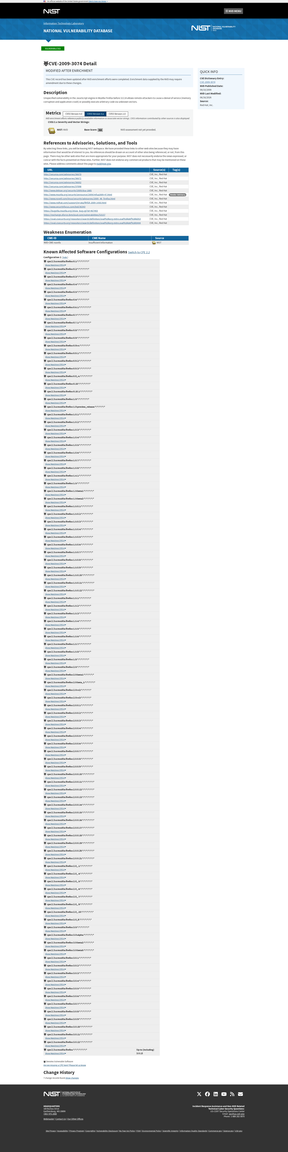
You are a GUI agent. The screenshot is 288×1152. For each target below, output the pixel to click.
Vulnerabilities (53, 48)
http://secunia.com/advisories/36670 (62, 174)
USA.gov (238, 1130)
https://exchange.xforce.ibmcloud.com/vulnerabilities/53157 (74, 214)
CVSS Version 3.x (95, 113)
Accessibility (62, 1130)
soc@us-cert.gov (236, 1113)
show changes (72, 1078)
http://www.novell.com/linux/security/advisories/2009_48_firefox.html (79, 198)
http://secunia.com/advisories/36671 (62, 178)
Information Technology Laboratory (64, 23)
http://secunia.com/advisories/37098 (62, 186)
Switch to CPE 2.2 (139, 252)
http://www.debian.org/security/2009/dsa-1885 (68, 190)
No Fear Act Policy (127, 1130)
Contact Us (61, 1118)
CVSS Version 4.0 (73, 113)
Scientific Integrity (170, 1130)
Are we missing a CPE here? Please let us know (65, 1065)
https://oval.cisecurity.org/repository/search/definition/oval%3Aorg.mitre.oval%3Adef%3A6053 (92, 218)
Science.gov (228, 1130)
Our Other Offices (75, 1119)
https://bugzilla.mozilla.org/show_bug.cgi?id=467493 (71, 210)
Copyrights (90, 1130)
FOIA (138, 1130)
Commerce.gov (215, 1130)
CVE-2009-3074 (207, 82)
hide (64, 257)
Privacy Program (76, 1130)
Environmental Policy (151, 1130)
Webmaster (49, 1118)
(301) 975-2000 (50, 1113)
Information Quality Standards (193, 1130)
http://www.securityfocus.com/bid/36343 (64, 206)
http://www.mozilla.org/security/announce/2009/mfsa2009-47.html (78, 194)
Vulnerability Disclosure (107, 1130)
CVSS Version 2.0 (117, 113)
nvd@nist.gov (104, 163)
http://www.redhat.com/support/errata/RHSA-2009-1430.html (75, 202)
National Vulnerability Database (78, 31)
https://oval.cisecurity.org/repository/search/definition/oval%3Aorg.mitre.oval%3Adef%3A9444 (92, 223)
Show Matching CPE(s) (55, 265)
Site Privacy (51, 1130)
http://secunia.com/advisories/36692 (62, 182)
